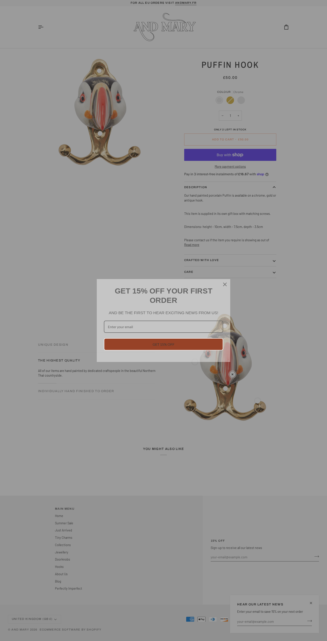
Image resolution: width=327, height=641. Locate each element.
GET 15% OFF (163, 344)
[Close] (225, 284)
